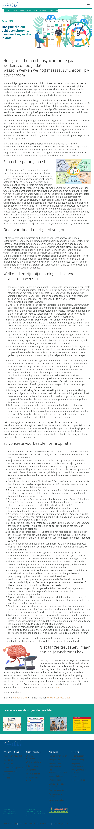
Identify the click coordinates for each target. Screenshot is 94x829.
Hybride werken (32, 766)
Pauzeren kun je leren (57, 790)
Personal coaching (78, 756)
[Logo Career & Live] (10, 2)
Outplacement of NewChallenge (78, 765)
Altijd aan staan (55, 780)
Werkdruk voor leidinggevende (55, 765)
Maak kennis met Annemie (10, 773)
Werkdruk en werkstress (31, 757)
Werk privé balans (33, 762)
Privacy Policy (45, 824)
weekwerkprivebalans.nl (59, 697)
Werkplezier (31, 770)
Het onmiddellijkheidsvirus (58, 771)
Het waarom (8, 760)
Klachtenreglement (60, 824)
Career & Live (20, 697)
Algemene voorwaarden (28, 824)
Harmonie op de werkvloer (32, 779)
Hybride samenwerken (58, 756)
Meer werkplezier (56, 776)
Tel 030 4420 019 (10, 824)
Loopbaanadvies (78, 780)
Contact (6, 778)
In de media (8, 764)
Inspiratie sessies (33, 774)
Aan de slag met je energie (56, 801)
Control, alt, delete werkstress (56, 785)
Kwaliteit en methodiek (12, 756)
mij (57, 687)
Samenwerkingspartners (13, 768)
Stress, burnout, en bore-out (78, 771)
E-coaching (75, 776)
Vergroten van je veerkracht (55, 795)
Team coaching (77, 760)
